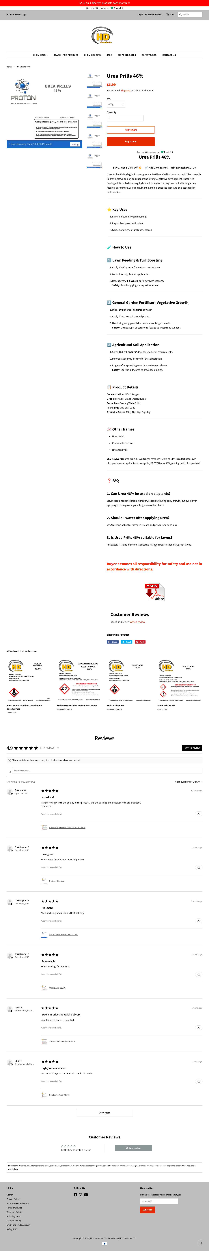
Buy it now (130, 141)
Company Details (14, 1212)
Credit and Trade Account (18, 1225)
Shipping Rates (14, 1216)
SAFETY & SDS (149, 55)
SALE (109, 55)
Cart (172, 14)
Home (9, 66)
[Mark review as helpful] (198, 813)
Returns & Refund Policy (18, 1203)
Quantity (111, 112)
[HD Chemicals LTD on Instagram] (80, 1195)
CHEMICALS (39, 55)
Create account (155, 14)
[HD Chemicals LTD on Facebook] (75, 1195)
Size (109, 98)
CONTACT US (169, 55)
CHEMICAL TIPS (92, 55)
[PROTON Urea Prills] (154, 603)
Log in (140, 14)
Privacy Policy (13, 1199)
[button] (58, 748)
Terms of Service (14, 1207)
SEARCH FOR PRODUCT (66, 55)
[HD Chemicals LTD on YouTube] (86, 1195)
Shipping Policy (14, 1220)
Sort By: (179, 781)
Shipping (125, 90)
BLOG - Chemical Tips (16, 14)
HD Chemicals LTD (98, 1238)
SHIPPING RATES (127, 55)
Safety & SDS (13, 1229)
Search (10, 1194)
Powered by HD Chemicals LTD (122, 1238)
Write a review (137, 622)
